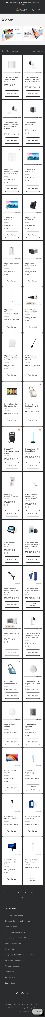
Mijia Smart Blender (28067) (11, 495)
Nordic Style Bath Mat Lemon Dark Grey (11, 406)
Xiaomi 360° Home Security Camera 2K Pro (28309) (32, 636)
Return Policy (10, 949)
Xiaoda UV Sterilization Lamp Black (11, 451)
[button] (5, 10)
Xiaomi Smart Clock (9, 543)
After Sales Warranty (13, 943)
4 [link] (32, 892)
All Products (10, 977)
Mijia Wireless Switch (9, 726)
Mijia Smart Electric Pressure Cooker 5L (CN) (11, 172)
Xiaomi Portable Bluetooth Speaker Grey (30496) (32, 544)
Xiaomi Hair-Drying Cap (30, 772)
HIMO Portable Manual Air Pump (11, 818)
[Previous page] (5, 892)
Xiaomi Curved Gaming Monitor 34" (10, 862)
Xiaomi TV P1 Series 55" (9, 219)
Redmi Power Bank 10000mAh (32, 818)
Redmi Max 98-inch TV (10, 772)
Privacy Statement (12, 966)
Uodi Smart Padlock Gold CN (32, 405)
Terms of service (23, 1012)
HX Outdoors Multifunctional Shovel (31, 358)
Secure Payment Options (15, 932)
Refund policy (20, 1008)
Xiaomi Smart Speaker (30, 726)
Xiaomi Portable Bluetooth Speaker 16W (32, 590)
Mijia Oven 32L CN (11, 634)
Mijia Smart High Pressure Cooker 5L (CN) (11, 358)
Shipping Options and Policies (17, 921)
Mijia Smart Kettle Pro (11, 265)
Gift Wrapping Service (14, 915)
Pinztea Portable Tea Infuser (31, 861)
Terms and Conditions (14, 960)
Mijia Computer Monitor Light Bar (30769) (11, 590)
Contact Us (9, 971)
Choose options (33, 604)
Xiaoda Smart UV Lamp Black (32, 450)
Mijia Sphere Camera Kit (30, 219)
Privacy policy (32, 1008)
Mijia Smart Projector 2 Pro (31, 265)
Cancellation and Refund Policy (17, 938)
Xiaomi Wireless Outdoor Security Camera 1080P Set (32, 79)
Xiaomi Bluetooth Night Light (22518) (32, 683)
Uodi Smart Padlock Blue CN (11, 683)
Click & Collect (11, 926)
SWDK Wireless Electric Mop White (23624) (31, 496)
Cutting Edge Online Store (21, 1005)
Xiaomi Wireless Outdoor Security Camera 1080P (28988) (11, 126)
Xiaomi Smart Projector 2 (30, 124)
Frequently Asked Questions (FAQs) (19, 955)
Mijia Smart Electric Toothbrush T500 (11, 312)
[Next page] (22, 898)
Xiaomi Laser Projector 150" (31, 311)
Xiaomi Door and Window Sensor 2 (11, 78)
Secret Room (10, 983)
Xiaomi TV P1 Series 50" (30, 171)
